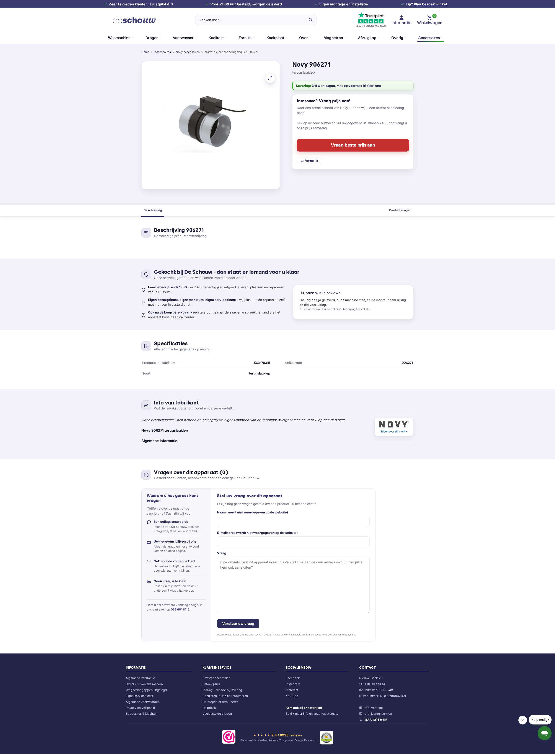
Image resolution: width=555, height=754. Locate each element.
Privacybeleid (293, 634)
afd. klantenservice (378, 713)
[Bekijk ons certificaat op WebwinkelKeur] (228, 737)
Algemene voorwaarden (143, 702)
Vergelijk (311, 160)
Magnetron (333, 38)
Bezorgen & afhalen (216, 678)
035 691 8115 (180, 609)
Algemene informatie (140, 678)
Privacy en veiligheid (140, 707)
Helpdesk (209, 707)
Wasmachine (119, 38)
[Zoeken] (310, 20)
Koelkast (216, 38)
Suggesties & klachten (141, 713)
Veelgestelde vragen (217, 713)
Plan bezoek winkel (430, 4)
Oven (304, 38)
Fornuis (245, 38)
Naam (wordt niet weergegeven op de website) (252, 512)
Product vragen (400, 210)
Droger (151, 38)
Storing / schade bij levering (222, 690)
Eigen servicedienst (139, 696)
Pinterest (292, 690)
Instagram (293, 684)
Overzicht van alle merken (144, 684)
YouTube (292, 696)
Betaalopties (211, 684)
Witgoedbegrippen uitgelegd (146, 690)
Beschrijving (153, 210)
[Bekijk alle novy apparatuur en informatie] (394, 426)
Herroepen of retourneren (220, 702)
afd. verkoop (374, 707)
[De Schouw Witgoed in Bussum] (134, 20)
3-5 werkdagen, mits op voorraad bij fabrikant (346, 85)
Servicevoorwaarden (320, 634)
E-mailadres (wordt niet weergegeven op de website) (257, 533)
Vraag (221, 553)
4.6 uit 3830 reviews (371, 26)
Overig (397, 38)
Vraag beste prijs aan (353, 145)
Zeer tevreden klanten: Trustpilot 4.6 (141, 4)
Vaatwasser (183, 38)
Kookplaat (275, 38)
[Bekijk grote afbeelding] (270, 78)
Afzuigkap (367, 38)
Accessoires (429, 38)
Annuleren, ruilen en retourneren (225, 696)
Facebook (293, 678)
